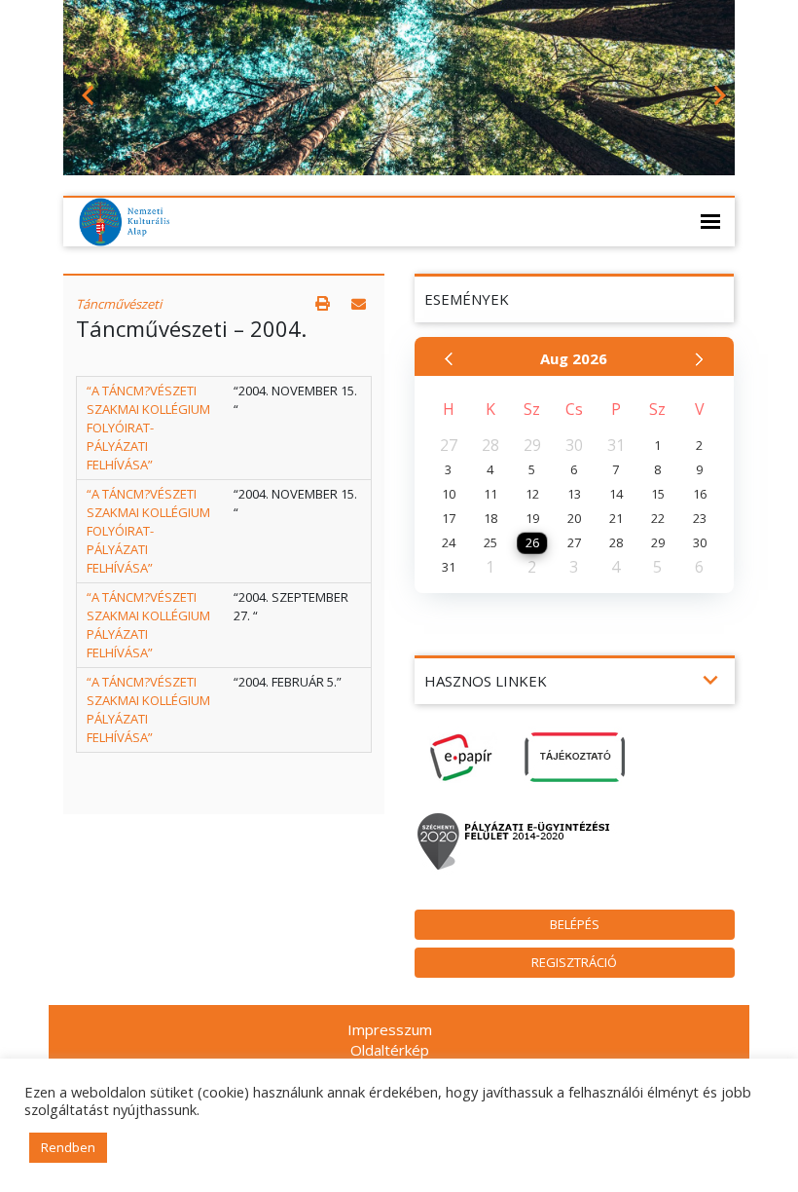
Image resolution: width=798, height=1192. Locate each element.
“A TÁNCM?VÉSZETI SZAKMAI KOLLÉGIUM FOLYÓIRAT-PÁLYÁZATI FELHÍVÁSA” (148, 427)
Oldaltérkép (389, 1050)
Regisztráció (574, 962)
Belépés (574, 924)
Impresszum (389, 1029)
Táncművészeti (119, 304)
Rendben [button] (68, 1147)
